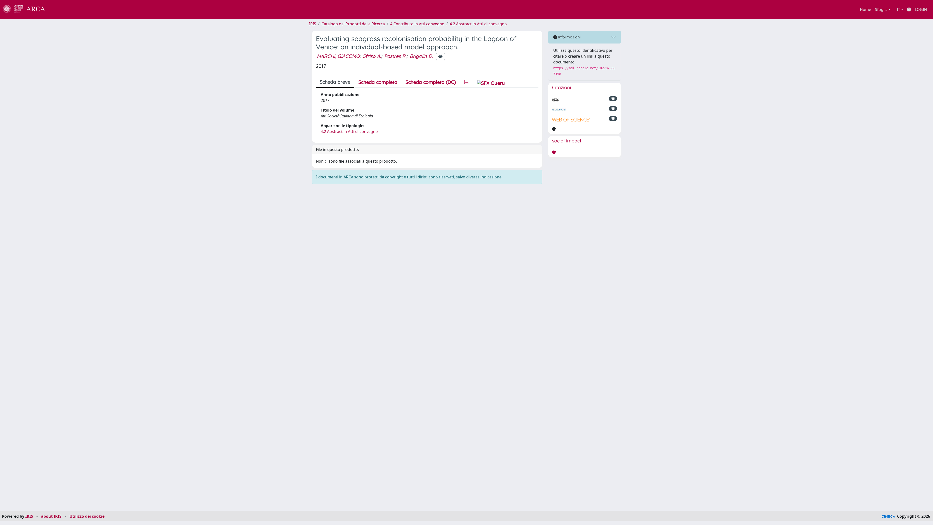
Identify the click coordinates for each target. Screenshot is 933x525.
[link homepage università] (58, 9)
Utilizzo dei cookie (86, 516)
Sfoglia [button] (881, 9)
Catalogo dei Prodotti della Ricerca (353, 23)
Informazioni (568, 37)
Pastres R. (395, 56)
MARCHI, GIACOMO (338, 56)
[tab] (466, 82)
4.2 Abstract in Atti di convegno (478, 23)
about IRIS (51, 516)
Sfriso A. (372, 56)
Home (865, 9)
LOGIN (921, 9)
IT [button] (898, 9)
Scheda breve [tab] (335, 82)
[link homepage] (27, 9)
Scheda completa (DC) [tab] (431, 82)
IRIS (312, 23)
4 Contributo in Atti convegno (417, 23)
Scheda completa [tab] (377, 82)
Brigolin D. (421, 56)
